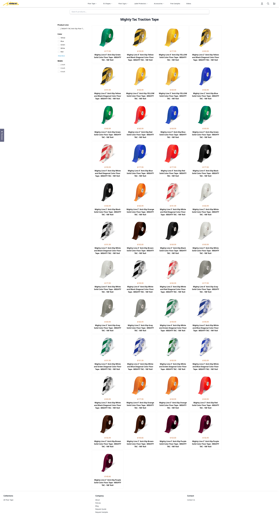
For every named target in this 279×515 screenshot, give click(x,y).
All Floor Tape (8, 500)
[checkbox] (74, 28)
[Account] (262, 3)
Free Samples (175, 4)
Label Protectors (140, 4)
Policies (98, 503)
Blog (97, 506)
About (97, 500)
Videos (188, 4)
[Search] (268, 3)
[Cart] (274, 3)
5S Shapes (107, 4)
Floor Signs (122, 4)
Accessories (158, 4)
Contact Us (191, 500)
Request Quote (100, 509)
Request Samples (101, 512)
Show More (61, 56)
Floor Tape (91, 4)
